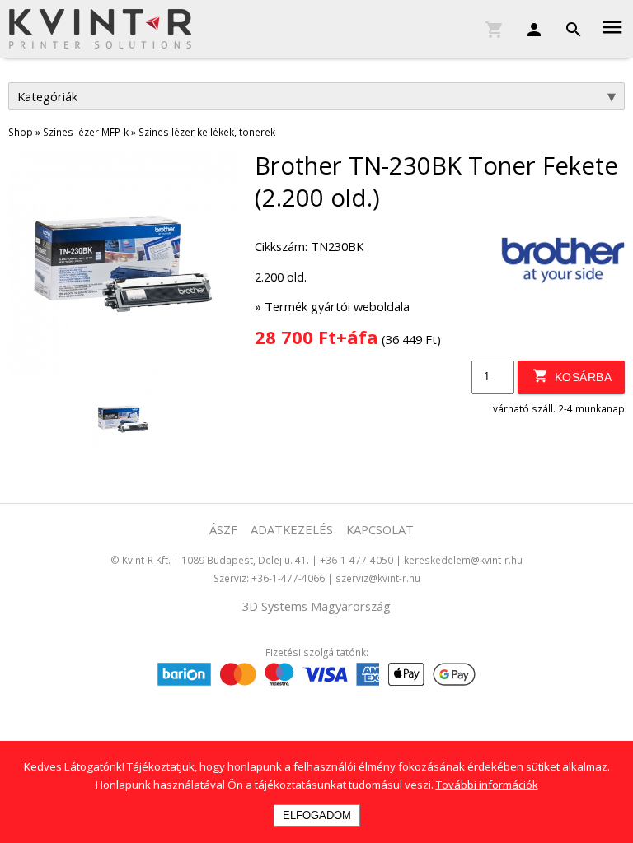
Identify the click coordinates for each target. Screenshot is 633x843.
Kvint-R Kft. (146, 559)
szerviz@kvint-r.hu (377, 578)
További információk (487, 784)
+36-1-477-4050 (356, 559)
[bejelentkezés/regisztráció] (526, 26)
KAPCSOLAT (380, 529)
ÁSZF (223, 529)
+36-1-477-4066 (288, 578)
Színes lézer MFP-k (86, 131)
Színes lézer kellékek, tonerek (206, 131)
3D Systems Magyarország (316, 606)
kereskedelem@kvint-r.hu (463, 559)
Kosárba (581, 377)
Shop (20, 131)
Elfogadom (317, 815)
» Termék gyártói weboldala (332, 306)
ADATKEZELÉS (292, 529)
